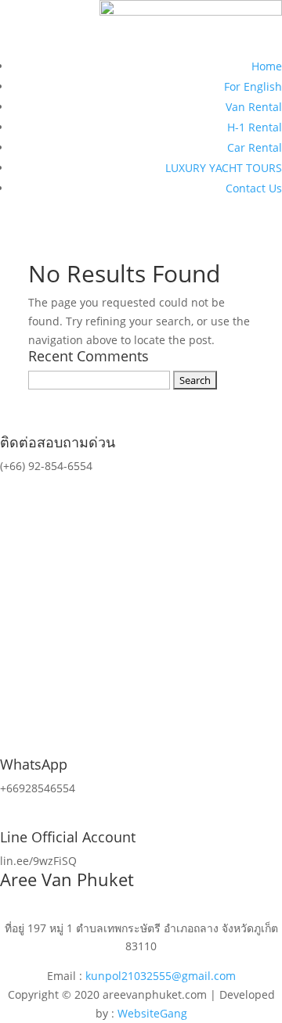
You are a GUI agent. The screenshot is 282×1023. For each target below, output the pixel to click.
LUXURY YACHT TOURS (223, 167)
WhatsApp (33, 764)
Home (266, 66)
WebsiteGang (152, 1013)
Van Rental (254, 106)
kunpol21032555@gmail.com (160, 975)
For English (253, 86)
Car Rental (254, 147)
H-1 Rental (254, 127)
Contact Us (254, 188)
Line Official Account (68, 836)
